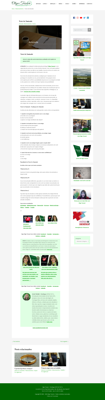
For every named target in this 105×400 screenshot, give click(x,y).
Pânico (22, 207)
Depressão (40, 205)
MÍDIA (60, 3)
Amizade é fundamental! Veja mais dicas (27, 226)
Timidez (27, 207)
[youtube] (81, 18)
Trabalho (62, 370)
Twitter (38, 288)
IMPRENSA (82, 3)
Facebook (43, 234)
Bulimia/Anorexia (31, 205)
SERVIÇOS (52, 3)
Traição (32, 207)
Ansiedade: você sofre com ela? (82, 180)
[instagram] (78, 18)
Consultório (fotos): (40, 389)
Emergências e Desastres (82, 227)
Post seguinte (64, 341)
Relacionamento (28, 24)
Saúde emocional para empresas (82, 110)
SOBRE (74, 3)
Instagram (55, 286)
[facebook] (74, 18)
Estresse (46, 205)
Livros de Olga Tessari (82, 158)
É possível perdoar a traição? (23, 368)
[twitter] (84, 18)
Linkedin (43, 288)
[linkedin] (88, 18)
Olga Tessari (51, 66)
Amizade (21, 24)
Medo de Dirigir (54, 205)
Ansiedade (23, 205)
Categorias (78, 238)
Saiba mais (49, 322)
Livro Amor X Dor (52, 223)
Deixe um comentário (19, 370)
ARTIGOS (38, 3)
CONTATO (89, 3)
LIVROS (45, 3)
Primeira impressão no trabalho (51, 368)
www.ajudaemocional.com (40, 328)
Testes (34, 24)
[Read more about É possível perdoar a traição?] (26, 359)
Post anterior (16, 341)
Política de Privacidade (52, 396)
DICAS (67, 3)
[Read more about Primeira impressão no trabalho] (53, 359)
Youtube (49, 234)
